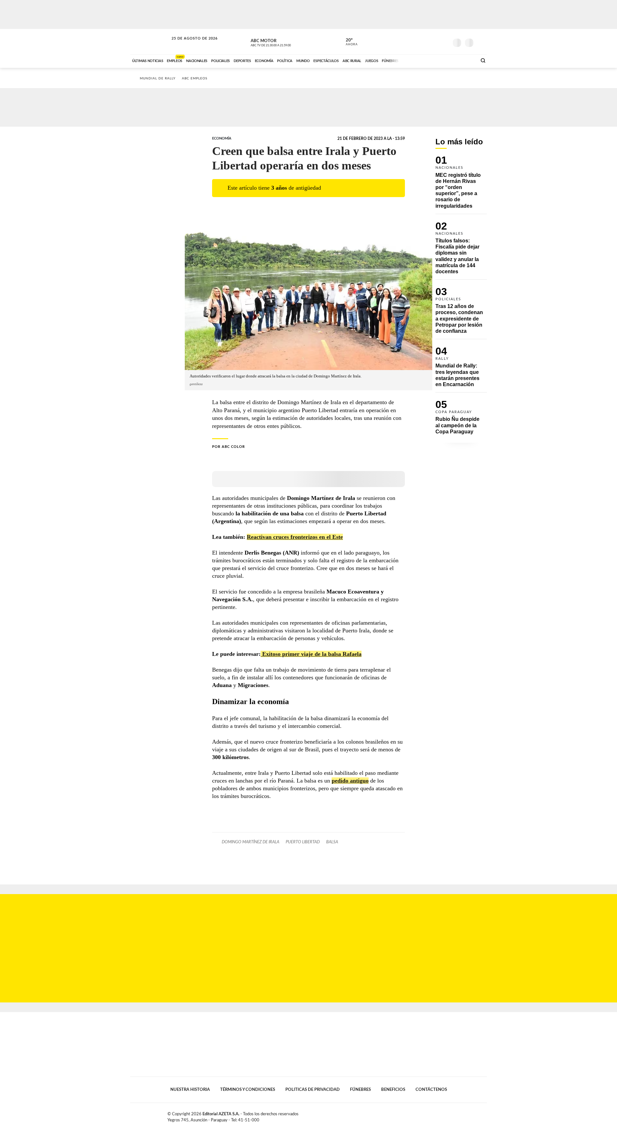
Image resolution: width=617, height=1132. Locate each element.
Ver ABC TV (283, 41)
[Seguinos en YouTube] (434, 41)
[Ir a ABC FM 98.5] (464, 60)
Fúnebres (360, 1089)
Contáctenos (431, 1089)
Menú (481, 42)
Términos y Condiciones (247, 1089)
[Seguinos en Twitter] (424, 41)
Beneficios (393, 1089)
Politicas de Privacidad (312, 1089)
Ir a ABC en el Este (188, 44)
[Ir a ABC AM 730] (438, 60)
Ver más (461, 184)
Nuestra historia (190, 1089)
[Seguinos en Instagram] (444, 41)
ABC (150, 42)
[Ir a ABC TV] (420, 60)
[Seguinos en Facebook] (415, 41)
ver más (348, 42)
